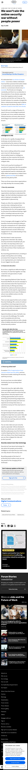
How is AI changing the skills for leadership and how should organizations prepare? (14, 622)
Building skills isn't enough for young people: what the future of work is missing (16, 633)
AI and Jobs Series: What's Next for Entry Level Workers (16, 640)
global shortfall (10, 175)
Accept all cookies (15, 762)
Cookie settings (15, 766)
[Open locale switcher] (2, 767)
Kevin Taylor (4, 66)
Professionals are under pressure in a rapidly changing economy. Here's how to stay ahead (17, 663)
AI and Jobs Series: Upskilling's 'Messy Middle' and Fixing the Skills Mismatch (17, 655)
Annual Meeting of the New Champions (13, 74)
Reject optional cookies (15, 758)
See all (24, 602)
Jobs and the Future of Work (11, 8)
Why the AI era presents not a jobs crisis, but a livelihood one (16, 647)
